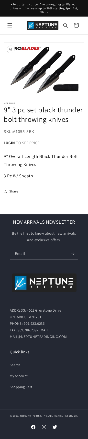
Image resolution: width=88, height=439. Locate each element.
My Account (19, 376)
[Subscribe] (72, 253)
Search (15, 365)
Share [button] (13, 191)
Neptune (25, 415)
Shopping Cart (21, 387)
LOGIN (9, 142)
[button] (9, 25)
